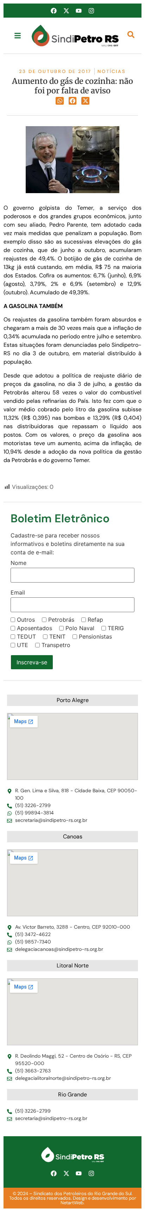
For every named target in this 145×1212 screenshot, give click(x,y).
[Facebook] (53, 10)
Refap (95, 619)
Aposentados (34, 628)
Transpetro (56, 645)
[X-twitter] (66, 10)
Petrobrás (61, 619)
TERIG (116, 628)
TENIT (57, 636)
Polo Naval (79, 628)
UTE (22, 645)
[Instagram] (91, 10)
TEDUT (26, 636)
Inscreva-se (32, 662)
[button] (60, 101)
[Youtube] (78, 10)
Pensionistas (95, 636)
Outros (26, 619)
